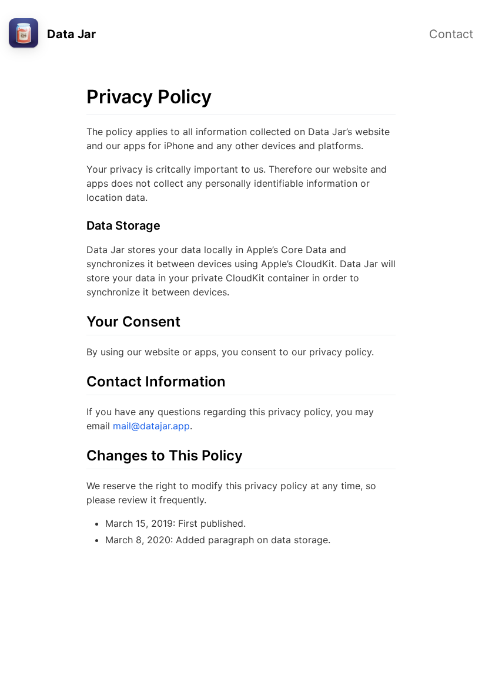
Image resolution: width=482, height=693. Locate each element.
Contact (451, 34)
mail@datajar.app (151, 426)
